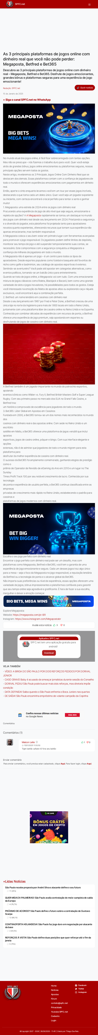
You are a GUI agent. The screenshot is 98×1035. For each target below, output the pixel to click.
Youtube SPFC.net (59, 1011)
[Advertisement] (49, 28)
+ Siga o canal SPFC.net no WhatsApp (27, 99)
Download (49, 653)
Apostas (55, 994)
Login (53, 1020)
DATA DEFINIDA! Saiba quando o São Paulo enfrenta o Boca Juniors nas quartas (47, 691)
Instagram (82, 992)
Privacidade (56, 1007)
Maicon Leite (28, 742)
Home (54, 985)
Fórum (54, 998)
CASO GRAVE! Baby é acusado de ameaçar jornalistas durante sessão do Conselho (49, 679)
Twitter (81, 989)
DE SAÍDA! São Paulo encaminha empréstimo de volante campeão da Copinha (46, 695)
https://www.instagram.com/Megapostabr (38, 618)
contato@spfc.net (59, 1003)
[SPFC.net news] (49, 715)
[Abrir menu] (89, 4)
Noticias (55, 990)
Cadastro (55, 1016)
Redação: (11, 88)
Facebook (82, 985)
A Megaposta (33, 215)
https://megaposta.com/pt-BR (29, 614)
